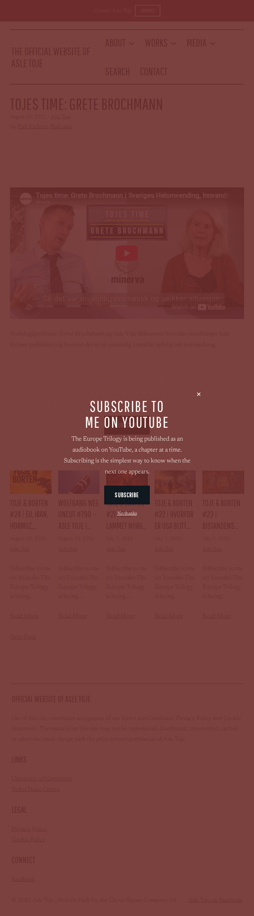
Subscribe (127, 494)
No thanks (127, 513)
